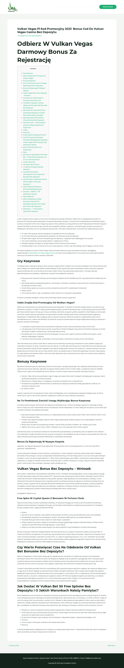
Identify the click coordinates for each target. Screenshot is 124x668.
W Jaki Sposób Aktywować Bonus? (34, 135)
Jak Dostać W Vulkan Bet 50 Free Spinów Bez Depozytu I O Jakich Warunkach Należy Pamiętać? (34, 112)
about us (75, 7)
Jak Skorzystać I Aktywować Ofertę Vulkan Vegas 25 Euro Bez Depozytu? (35, 181)
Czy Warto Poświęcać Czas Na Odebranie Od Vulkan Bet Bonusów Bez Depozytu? (35, 105)
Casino (25, 130)
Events (93, 7)
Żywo (25, 152)
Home (58, 7)
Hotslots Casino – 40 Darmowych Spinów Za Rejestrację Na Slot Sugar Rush (34, 125)
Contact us (85, 7)
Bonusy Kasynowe (29, 81)
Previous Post (13, 646)
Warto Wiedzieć (28, 197)
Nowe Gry (26, 132)
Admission (66, 7)
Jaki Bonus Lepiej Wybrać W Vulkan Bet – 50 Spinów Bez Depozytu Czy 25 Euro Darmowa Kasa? (35, 157)
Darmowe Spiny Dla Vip (31, 164)
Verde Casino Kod (29, 162)
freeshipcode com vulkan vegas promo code (43, 253)
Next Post (112, 646)
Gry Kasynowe (28, 73)
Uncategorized (23, 36)
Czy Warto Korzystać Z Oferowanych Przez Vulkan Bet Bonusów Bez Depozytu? (33, 174)
